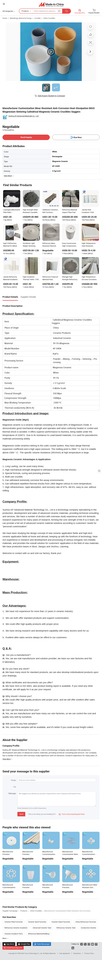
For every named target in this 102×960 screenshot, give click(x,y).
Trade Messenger (42, 944)
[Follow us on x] (85, 944)
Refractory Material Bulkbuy (39, 934)
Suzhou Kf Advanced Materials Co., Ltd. (23, 116)
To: (15, 787)
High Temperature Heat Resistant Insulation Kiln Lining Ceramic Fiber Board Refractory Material (90, 245)
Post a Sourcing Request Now (72, 814)
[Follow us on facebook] (81, 944)
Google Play (24, 944)
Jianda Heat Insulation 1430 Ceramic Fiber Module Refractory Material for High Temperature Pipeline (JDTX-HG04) (90, 211)
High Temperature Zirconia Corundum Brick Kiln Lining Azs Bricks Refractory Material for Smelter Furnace (89, 278)
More (4, 938)
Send (21, 814)
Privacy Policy (89, 953)
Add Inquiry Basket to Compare (51, 95)
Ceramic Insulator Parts (13, 934)
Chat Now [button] (77, 137)
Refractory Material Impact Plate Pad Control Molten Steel (70, 211)
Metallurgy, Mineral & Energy (21, 18)
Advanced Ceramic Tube (42, 928)
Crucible (37, 18)
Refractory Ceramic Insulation (15, 928)
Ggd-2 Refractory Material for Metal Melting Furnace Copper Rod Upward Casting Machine (11, 245)
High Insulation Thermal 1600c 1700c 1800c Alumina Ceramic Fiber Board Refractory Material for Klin (31, 278)
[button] (3, 3)
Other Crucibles (49, 18)
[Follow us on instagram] (89, 944)
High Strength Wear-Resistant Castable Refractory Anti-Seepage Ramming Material (30, 211)
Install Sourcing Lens (14, 948)
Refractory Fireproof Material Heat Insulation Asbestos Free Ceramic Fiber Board (50, 278)
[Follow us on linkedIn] (73, 948)
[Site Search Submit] (66, 11)
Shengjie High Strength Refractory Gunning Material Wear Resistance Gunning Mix (69, 278)
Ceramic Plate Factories (13, 922)
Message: (12, 793)
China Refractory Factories (85, 922)
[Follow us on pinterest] (96, 944)
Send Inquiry (26, 137)
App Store (9, 944)
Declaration (77, 953)
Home (4, 18)
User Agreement (64, 953)
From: (14, 780)
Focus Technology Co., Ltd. (34, 953)
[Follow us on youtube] (92, 944)
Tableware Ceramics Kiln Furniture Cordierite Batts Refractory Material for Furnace (50, 211)
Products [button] (25, 11)
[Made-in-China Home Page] (51, 4)
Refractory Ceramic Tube (66, 928)
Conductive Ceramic (88, 928)
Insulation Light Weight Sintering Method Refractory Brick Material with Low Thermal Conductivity (30, 245)
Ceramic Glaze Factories (60, 922)
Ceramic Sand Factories (37, 922)
